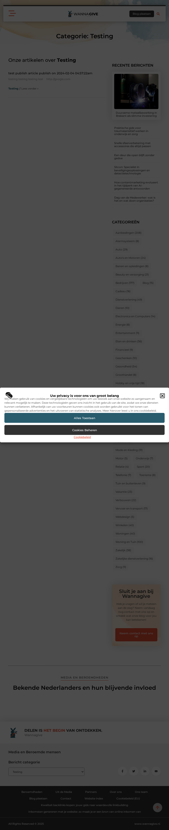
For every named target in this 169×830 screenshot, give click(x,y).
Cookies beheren (84, 430)
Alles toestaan (84, 418)
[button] (162, 396)
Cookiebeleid (82, 437)
